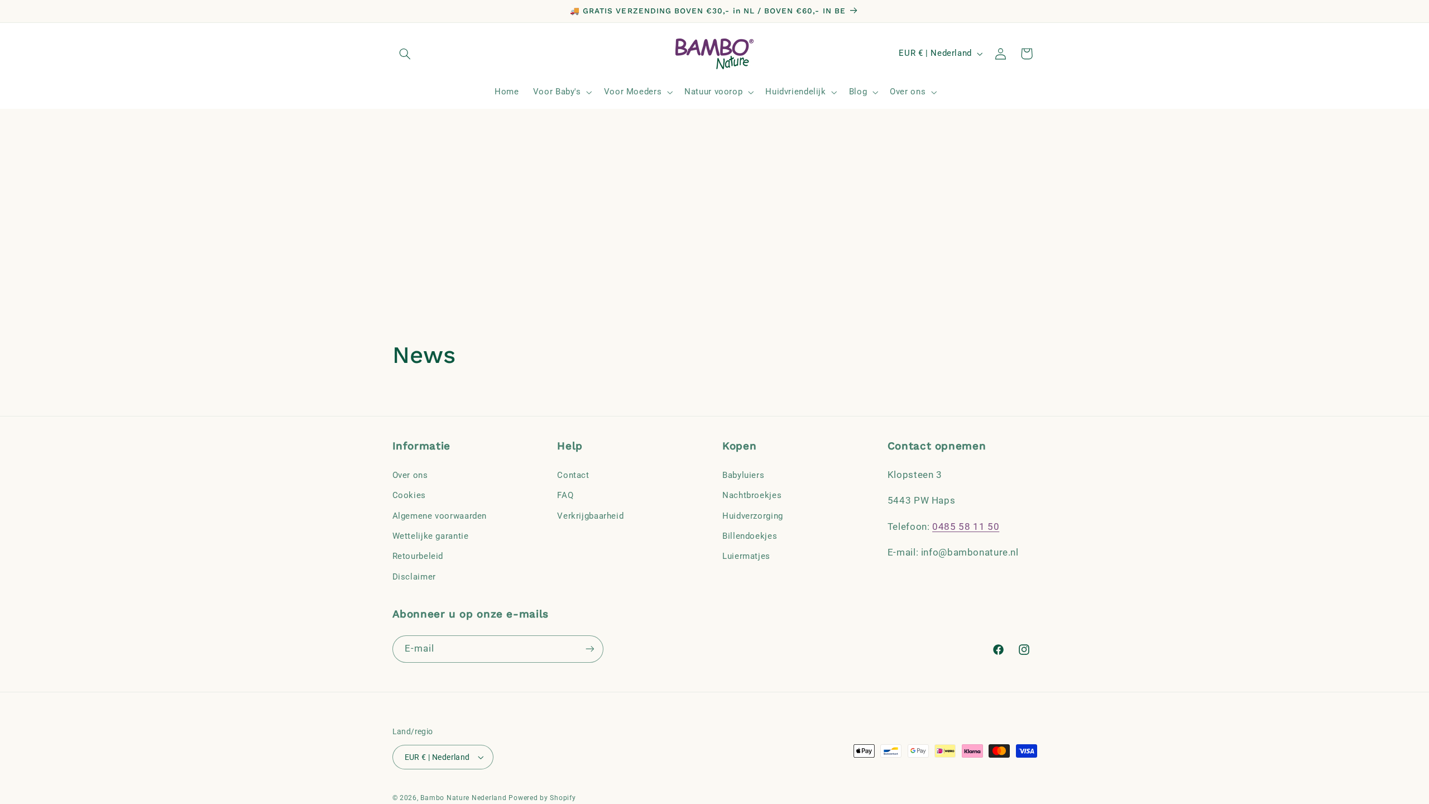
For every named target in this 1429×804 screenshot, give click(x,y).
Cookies (409, 495)
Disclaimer (414, 577)
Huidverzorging (752, 516)
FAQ (565, 495)
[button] (405, 53)
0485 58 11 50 (965, 526)
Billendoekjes (749, 536)
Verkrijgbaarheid (590, 516)
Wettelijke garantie (430, 536)
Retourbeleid (418, 556)
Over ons (410, 475)
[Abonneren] (589, 649)
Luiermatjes (746, 556)
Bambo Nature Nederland (463, 798)
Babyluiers (743, 475)
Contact (573, 475)
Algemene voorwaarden (439, 516)
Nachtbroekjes (751, 495)
